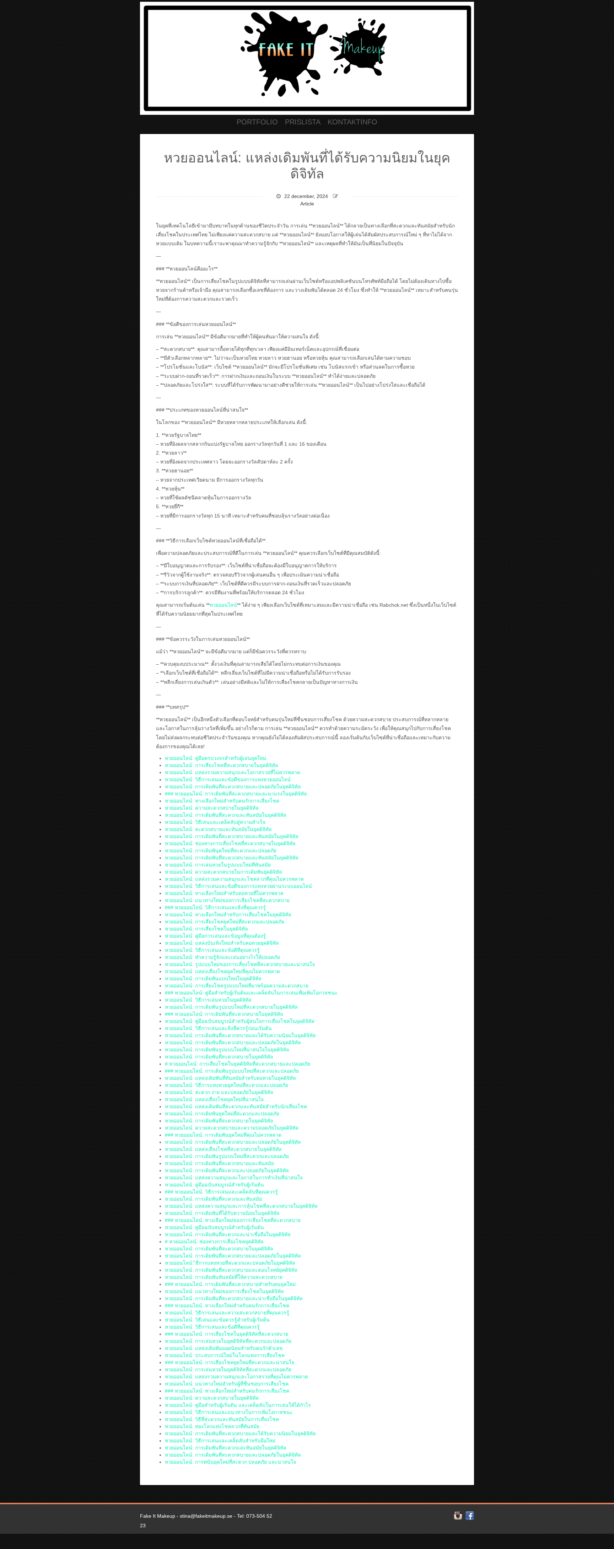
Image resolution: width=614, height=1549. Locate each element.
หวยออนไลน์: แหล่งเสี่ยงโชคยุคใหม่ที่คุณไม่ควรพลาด (222, 971)
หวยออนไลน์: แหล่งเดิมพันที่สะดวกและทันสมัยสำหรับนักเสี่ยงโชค (236, 1106)
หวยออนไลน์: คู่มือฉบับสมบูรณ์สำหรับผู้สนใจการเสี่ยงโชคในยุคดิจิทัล (239, 1021)
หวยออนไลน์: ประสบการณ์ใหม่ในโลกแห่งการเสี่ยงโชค (225, 1355)
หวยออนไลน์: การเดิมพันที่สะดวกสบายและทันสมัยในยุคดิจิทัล (231, 836)
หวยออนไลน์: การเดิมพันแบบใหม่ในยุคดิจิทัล (213, 978)
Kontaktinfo (352, 121)
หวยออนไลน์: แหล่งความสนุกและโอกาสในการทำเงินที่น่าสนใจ (234, 1177)
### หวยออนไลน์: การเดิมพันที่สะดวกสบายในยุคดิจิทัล (224, 1014)
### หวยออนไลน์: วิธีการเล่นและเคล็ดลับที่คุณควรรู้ (221, 1192)
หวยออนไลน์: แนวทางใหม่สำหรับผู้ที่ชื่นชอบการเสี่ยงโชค (227, 1384)
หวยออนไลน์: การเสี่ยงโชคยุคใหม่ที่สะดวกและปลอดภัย (224, 921)
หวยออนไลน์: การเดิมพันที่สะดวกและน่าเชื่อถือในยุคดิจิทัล (228, 1234)
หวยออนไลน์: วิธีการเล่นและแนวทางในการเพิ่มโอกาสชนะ (229, 1412)
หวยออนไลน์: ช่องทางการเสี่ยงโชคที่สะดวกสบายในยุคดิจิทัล (230, 843)
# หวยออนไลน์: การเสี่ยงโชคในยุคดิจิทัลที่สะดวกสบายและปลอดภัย (237, 1064)
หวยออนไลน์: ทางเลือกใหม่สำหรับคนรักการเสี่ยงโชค (222, 801)
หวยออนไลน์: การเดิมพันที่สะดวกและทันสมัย (213, 1199)
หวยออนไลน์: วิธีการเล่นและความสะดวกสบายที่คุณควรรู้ (227, 1312)
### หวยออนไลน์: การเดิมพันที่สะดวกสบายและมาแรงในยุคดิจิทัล (236, 794)
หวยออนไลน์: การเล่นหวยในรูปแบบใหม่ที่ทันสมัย (218, 865)
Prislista (303, 121)
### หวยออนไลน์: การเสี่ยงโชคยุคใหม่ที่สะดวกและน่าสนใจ (229, 1362)
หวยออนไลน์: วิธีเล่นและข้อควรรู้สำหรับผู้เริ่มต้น (217, 1320)
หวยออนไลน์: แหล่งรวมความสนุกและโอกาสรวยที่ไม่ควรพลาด (232, 772)
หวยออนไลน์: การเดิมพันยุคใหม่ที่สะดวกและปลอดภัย (222, 1113)
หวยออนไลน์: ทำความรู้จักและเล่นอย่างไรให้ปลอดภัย (222, 957)
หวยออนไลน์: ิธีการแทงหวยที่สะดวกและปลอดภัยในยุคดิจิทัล (230, 1263)
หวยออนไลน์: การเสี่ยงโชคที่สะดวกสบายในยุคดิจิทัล (221, 765)
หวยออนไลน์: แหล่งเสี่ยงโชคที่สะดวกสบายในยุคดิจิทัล (223, 1149)
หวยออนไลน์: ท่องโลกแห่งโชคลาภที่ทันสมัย (212, 1426)
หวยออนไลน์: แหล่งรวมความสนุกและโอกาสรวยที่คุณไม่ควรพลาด (236, 1376)
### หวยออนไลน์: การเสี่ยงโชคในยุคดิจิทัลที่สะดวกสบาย (226, 1334)
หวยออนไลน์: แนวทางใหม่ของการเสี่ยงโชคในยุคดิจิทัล (224, 1291)
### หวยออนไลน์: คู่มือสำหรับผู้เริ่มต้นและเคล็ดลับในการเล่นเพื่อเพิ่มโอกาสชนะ (251, 993)
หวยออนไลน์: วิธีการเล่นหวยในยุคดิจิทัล (208, 1000)
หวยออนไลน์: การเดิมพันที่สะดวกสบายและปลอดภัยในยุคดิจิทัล (233, 786)
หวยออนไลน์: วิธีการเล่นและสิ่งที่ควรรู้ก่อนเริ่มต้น (218, 1028)
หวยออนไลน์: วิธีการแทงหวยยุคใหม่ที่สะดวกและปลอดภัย (226, 1085)
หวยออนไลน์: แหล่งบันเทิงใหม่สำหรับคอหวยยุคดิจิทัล (222, 943)
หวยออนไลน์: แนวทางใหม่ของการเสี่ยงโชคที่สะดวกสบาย (227, 900)
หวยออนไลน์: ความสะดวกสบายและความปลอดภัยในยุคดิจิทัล (231, 1128)
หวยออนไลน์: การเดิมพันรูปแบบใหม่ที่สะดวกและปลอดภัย (227, 1156)
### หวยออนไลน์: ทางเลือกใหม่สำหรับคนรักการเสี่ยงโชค (227, 1305)
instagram (458, 1515)
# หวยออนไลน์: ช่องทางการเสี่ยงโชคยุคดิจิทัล (214, 1241)
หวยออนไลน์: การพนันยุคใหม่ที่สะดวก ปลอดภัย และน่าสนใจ (230, 1462)
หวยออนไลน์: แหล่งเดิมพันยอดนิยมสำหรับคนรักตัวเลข (224, 1348)
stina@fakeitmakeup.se (206, 1516)
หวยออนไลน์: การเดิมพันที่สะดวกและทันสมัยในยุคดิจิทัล (225, 815)
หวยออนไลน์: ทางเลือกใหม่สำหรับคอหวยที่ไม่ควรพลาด (224, 893)
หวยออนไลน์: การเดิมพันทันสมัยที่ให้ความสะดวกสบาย (223, 1277)
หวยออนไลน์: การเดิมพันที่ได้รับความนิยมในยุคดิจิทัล (222, 1213)
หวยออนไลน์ (223, 605)
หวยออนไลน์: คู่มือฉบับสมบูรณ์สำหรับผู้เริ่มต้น (214, 1185)
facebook (469, 1515)
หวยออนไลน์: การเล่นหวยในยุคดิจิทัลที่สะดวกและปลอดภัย (228, 1341)
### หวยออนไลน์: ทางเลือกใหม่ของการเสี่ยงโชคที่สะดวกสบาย (233, 1220)
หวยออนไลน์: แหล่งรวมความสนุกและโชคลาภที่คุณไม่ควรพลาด (234, 879)
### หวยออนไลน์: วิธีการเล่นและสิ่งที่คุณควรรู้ (215, 907)
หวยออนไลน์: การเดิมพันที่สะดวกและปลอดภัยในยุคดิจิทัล (227, 1170)
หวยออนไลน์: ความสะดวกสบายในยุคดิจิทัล (212, 808)
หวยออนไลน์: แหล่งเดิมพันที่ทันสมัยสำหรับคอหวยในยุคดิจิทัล (230, 1078)
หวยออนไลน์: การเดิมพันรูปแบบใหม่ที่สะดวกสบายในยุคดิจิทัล (231, 1007)
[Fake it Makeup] (307, 57)
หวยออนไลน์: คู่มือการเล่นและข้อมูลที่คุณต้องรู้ (215, 936)
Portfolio (257, 121)
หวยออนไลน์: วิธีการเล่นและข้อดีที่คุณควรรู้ (212, 950)
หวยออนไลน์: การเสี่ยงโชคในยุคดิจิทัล (206, 929)
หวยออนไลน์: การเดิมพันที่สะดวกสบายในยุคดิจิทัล (219, 1057)
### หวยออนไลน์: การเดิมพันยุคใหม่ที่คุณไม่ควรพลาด (223, 1135)
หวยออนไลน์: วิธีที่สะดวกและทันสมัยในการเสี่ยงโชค (222, 1419)
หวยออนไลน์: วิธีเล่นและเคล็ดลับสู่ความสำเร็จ (215, 822)
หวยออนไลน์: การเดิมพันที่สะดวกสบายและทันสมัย (219, 1163)
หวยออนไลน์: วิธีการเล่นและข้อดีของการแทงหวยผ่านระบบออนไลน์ (238, 886)
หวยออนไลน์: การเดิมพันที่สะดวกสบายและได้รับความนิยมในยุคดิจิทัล (240, 1035)
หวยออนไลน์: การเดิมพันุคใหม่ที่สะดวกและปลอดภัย (220, 850)
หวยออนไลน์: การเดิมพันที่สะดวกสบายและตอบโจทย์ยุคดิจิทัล (231, 1270)
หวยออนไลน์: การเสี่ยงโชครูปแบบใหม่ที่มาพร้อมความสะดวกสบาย (236, 985)
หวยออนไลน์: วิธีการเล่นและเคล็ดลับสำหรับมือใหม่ (220, 1440)
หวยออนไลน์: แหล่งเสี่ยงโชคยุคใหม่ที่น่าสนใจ (214, 1099)
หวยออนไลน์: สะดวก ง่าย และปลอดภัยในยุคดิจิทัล (219, 1092)
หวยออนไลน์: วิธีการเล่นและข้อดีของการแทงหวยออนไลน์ (228, 779)
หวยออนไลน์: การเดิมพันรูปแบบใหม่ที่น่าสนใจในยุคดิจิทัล (227, 1049)
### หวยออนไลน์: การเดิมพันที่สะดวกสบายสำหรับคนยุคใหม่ (230, 1284)
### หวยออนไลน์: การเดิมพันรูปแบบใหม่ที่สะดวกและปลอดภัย (232, 1071)
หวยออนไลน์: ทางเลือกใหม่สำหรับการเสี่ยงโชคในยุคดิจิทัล (228, 914)
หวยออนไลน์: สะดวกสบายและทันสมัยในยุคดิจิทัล (218, 829)
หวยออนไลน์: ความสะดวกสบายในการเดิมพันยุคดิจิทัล (223, 872)
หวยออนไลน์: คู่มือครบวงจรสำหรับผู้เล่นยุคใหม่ (215, 758)
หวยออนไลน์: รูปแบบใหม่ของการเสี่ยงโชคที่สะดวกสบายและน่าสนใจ (240, 964)
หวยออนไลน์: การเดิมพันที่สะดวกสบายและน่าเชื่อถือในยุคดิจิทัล (234, 1298)
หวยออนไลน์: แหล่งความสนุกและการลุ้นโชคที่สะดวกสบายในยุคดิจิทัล (241, 1206)
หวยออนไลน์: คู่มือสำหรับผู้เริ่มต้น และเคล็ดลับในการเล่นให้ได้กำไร (238, 1405)
